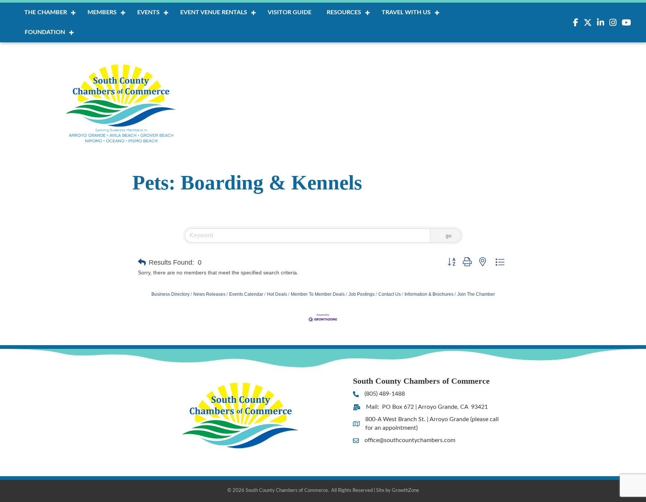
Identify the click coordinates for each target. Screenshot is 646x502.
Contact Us (389, 294)
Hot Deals (277, 294)
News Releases (209, 294)
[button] (142, 262)
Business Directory (170, 294)
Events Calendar (246, 294)
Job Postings (361, 294)
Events (148, 12)
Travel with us (406, 12)
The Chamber (45, 12)
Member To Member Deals (318, 294)
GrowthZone (405, 490)
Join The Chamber (476, 294)
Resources (344, 12)
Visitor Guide (289, 12)
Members (102, 12)
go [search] (449, 235)
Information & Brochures (428, 294)
